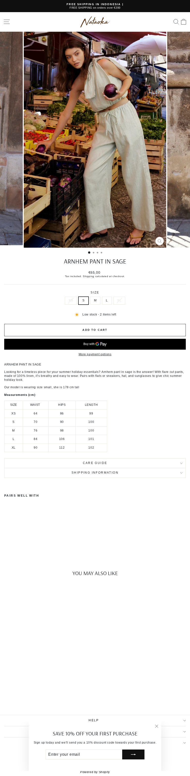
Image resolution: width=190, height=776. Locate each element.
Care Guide (95, 463)
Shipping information (95, 472)
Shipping (88, 276)
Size (95, 292)
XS (71, 300)
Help (94, 720)
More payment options (95, 354)
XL (119, 300)
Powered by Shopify (95, 772)
